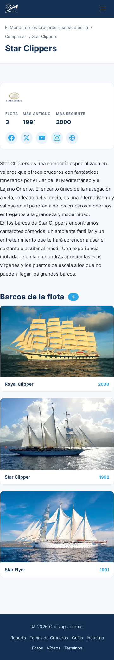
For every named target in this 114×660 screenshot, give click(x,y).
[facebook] (11, 138)
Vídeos (53, 647)
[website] (72, 138)
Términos (73, 647)
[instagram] (57, 138)
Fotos (37, 647)
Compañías (16, 36)
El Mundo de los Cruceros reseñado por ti (46, 27)
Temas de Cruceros (49, 637)
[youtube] (42, 138)
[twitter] (27, 138)
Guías (77, 637)
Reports (18, 637)
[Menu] (103, 9)
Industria (95, 637)
